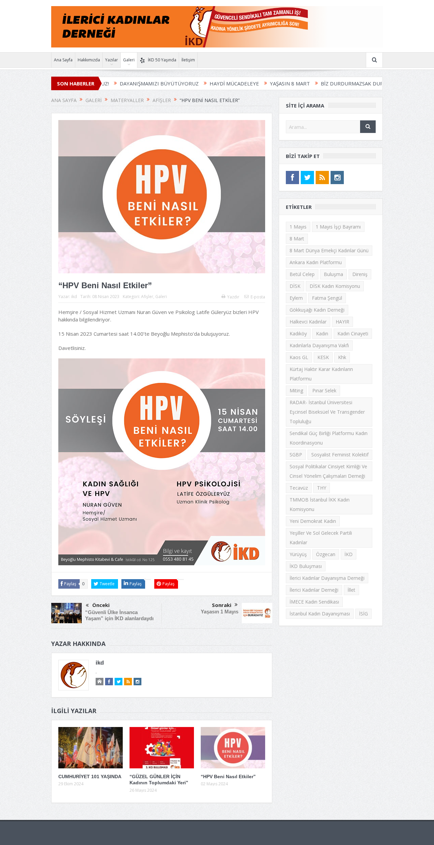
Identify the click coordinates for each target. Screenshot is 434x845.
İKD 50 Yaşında (162, 60)
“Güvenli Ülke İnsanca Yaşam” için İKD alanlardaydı (119, 615)
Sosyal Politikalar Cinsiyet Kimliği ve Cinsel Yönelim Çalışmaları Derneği (328, 471)
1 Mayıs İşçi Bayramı (338, 226)
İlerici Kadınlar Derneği (314, 590)
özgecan (325, 554)
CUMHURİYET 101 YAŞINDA (89, 776)
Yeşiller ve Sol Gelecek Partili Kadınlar (321, 538)
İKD (348, 554)
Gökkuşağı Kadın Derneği (317, 310)
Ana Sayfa (63, 60)
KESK (323, 357)
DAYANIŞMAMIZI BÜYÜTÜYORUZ (129, 83)
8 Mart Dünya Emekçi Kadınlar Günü (329, 250)
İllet (351, 590)
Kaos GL (299, 357)
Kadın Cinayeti (352, 333)
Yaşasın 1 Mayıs (219, 611)
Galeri (129, 60)
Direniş (360, 274)
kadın (322, 333)
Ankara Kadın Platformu (316, 262)
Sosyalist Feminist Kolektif (340, 454)
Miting (296, 390)
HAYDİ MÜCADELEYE (204, 83)
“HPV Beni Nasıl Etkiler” (228, 776)
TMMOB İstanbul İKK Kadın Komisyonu (320, 504)
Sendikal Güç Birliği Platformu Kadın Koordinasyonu (329, 438)
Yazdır (233, 297)
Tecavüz (299, 488)
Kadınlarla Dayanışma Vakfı (319, 345)
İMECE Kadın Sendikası (314, 601)
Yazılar (111, 60)
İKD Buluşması (306, 566)
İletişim (188, 60)
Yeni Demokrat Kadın (313, 521)
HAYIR (342, 321)
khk (342, 357)
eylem (296, 298)
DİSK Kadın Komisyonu (335, 286)
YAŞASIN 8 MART (260, 83)
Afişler (147, 296)
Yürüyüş (298, 554)
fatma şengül (327, 298)
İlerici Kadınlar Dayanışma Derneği (327, 578)
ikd (74, 296)
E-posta (258, 297)
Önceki (101, 605)
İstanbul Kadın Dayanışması (320, 613)
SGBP (296, 454)
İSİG (363, 613)
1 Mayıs (298, 226)
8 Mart (297, 238)
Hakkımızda (89, 60)
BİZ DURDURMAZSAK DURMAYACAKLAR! (339, 83)
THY (321, 488)
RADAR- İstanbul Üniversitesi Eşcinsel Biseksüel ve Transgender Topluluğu (327, 412)
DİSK (295, 286)
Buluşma (333, 274)
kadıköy (298, 333)
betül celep (302, 274)
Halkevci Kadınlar (308, 321)
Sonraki (221, 605)
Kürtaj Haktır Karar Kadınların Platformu (321, 374)
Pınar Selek (324, 390)
